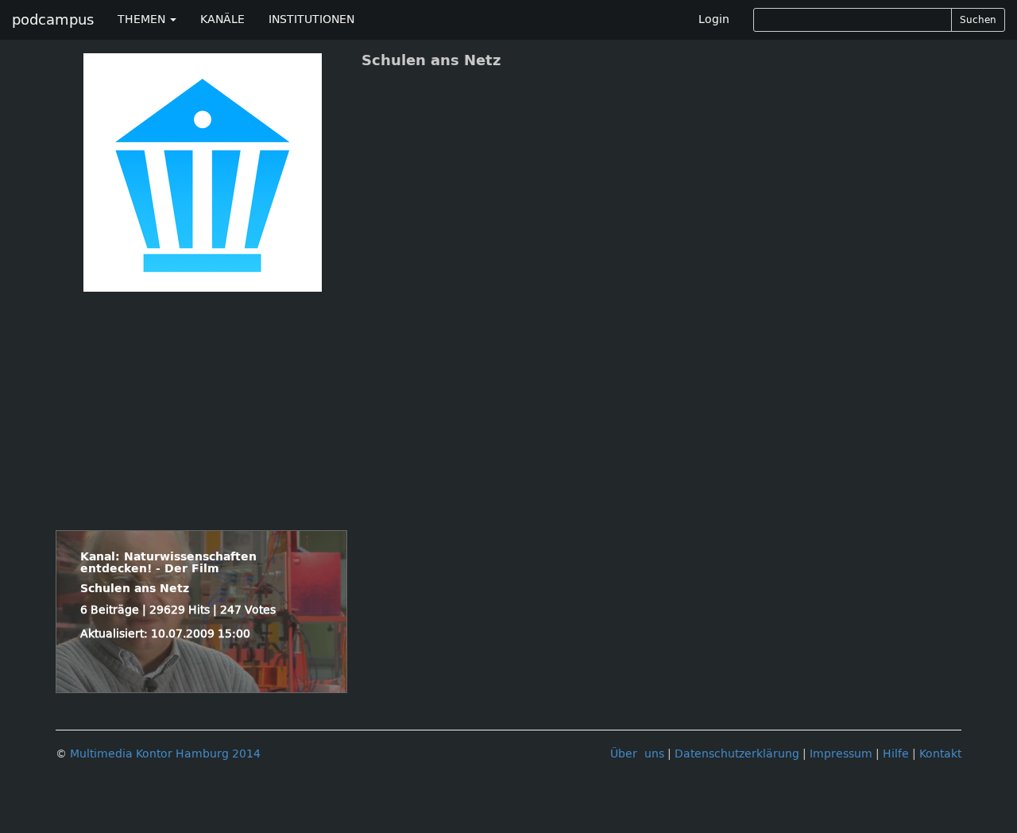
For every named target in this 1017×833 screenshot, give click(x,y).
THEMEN (143, 19)
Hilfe (896, 754)
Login (713, 19)
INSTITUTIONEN (311, 19)
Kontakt (940, 754)
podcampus (53, 20)
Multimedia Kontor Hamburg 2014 (165, 754)
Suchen (978, 19)
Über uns (637, 754)
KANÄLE (222, 19)
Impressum (841, 754)
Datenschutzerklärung (737, 754)
